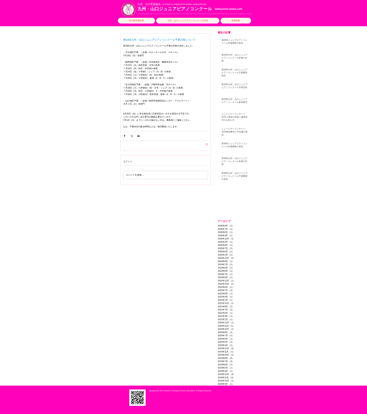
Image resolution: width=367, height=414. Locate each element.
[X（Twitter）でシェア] (131, 135)
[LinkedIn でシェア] (138, 135)
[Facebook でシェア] (124, 135)
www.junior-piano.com (228, 8)
